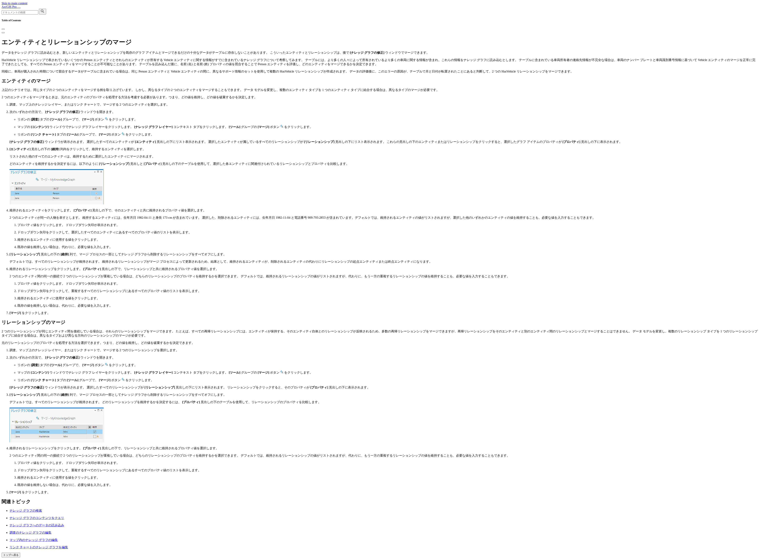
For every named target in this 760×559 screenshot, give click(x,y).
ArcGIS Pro (9, 7)
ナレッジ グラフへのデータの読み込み (37, 525)
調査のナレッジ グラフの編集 (30, 532)
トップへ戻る (11, 554)
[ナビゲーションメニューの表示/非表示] (19, 8)
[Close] (3, 29)
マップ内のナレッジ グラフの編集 (34, 540)
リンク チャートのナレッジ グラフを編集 (39, 547)
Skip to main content (14, 3)
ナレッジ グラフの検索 (26, 510)
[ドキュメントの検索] (42, 11)
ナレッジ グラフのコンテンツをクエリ (37, 518)
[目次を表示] (3, 32)
